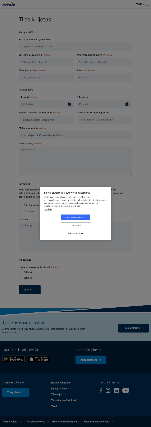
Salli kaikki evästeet (75, 217)
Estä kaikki (75, 225)
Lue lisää (48, 209)
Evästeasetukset (75, 233)
